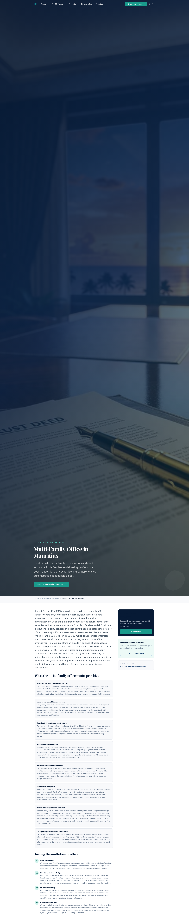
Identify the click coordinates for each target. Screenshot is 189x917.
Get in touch (136, 632)
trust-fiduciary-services (50, 598)
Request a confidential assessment (50, 584)
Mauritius (99, 4)
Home (37, 598)
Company (44, 4)
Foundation (73, 4)
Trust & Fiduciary (58, 4)
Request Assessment (136, 4)
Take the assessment (136, 653)
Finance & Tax (86, 4)
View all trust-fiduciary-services (134, 667)
